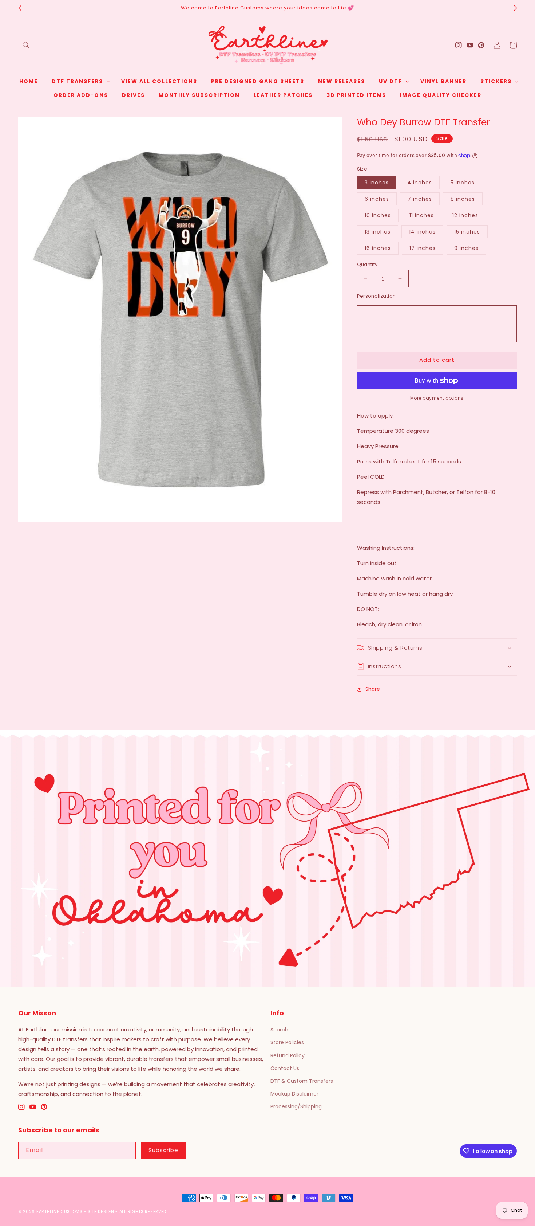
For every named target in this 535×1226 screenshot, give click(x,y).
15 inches (467, 231)
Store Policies (287, 1042)
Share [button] (372, 689)
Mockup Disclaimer (294, 1093)
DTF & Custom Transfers (301, 1081)
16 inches (378, 248)
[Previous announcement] (20, 8)
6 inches (377, 199)
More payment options (437, 398)
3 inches (377, 182)
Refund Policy (287, 1055)
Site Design (101, 1211)
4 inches (419, 182)
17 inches (422, 248)
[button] (26, 45)
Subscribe (163, 1150)
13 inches (378, 231)
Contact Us (284, 1068)
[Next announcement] (515, 8)
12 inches (465, 215)
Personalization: (377, 296)
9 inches (466, 248)
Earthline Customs (59, 1211)
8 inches (463, 199)
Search (279, 1029)
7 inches (420, 199)
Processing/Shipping (296, 1106)
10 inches (378, 215)
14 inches (422, 231)
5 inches (463, 182)
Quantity (367, 264)
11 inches (421, 215)
